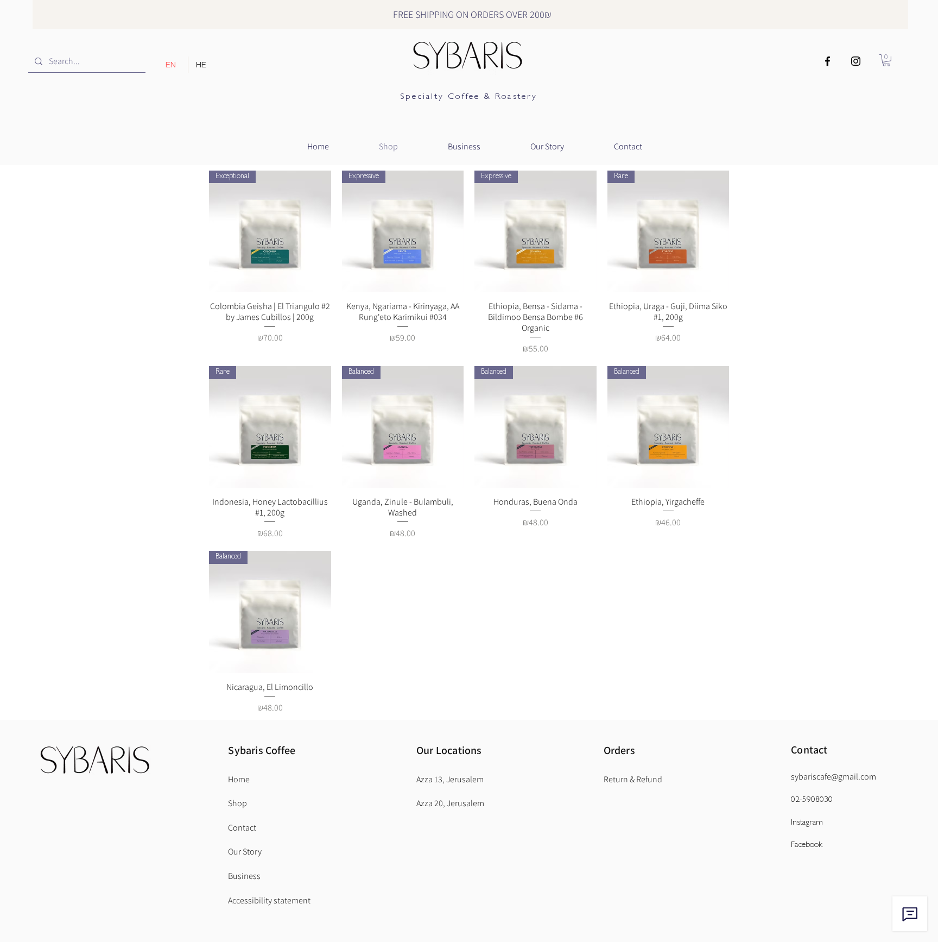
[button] (886, 60)
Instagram (807, 823)
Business (244, 876)
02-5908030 (812, 800)
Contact (809, 750)
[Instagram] (856, 61)
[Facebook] (827, 61)
